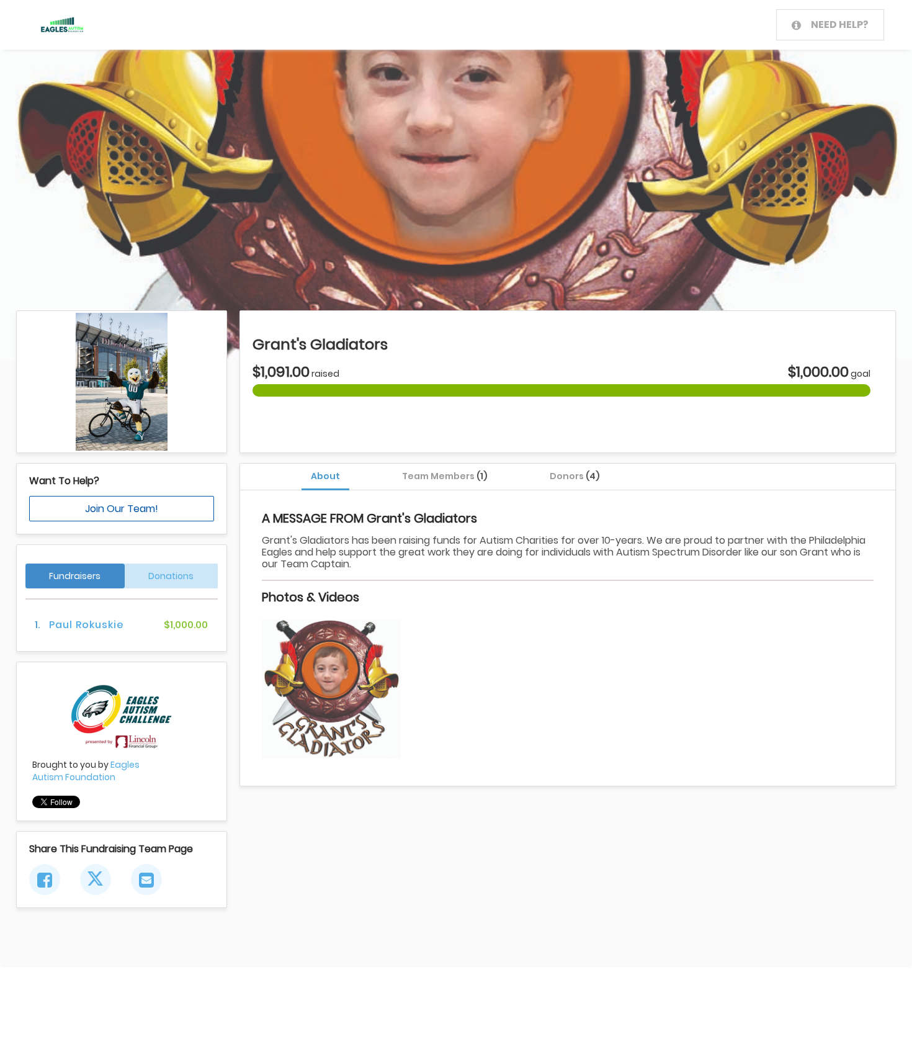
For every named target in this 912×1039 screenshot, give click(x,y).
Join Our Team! (121, 509)
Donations (171, 576)
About (325, 476)
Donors (575, 476)
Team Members (445, 476)
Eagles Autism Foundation (86, 770)
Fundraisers (75, 576)
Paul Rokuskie (86, 625)
